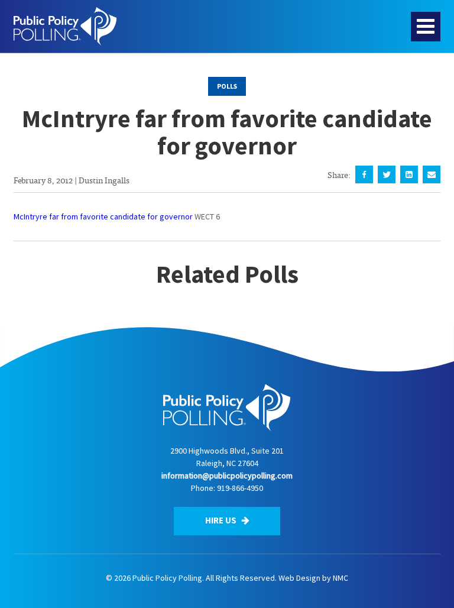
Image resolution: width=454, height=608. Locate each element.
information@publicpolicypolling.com (227, 475)
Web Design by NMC (313, 578)
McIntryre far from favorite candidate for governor (103, 216)
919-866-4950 (240, 488)
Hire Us (221, 520)
